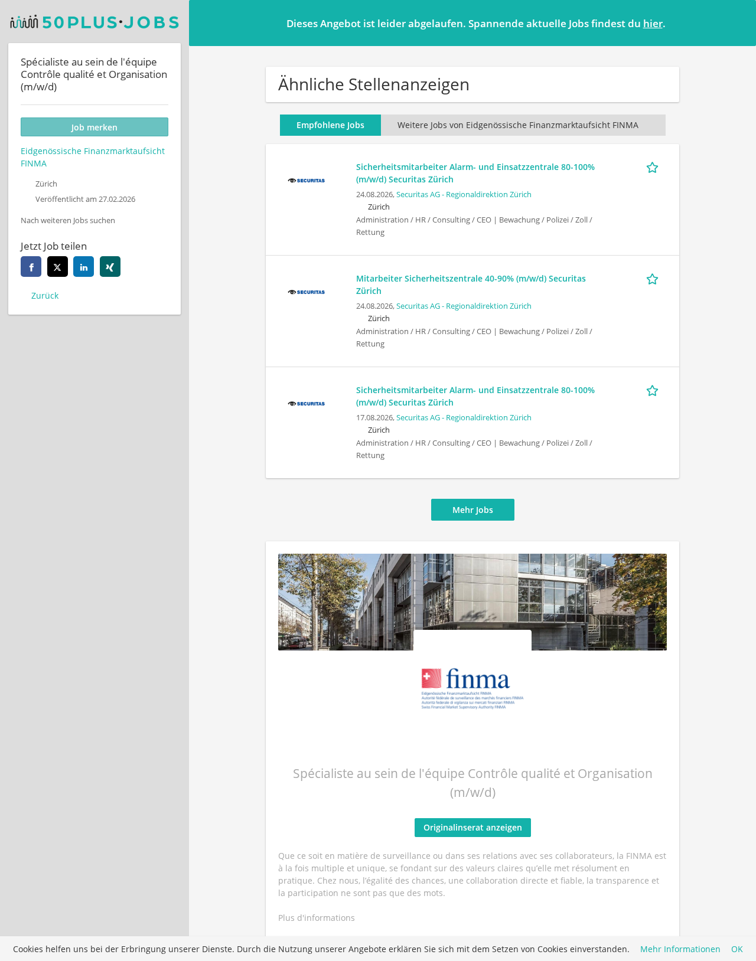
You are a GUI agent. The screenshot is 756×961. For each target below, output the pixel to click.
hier (653, 23)
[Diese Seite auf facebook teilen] (31, 266)
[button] (737, 22)
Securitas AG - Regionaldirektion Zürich (464, 194)
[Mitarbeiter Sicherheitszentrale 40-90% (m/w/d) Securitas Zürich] (306, 290)
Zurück (44, 295)
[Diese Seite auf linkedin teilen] (83, 266)
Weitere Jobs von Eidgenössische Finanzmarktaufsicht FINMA (517, 124)
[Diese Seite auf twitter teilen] (57, 266)
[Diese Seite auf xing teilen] (110, 266)
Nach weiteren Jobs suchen (68, 220)
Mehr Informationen (680, 949)
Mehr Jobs (472, 509)
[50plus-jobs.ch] (94, 21)
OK (737, 949)
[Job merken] (654, 166)
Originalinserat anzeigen (472, 827)
